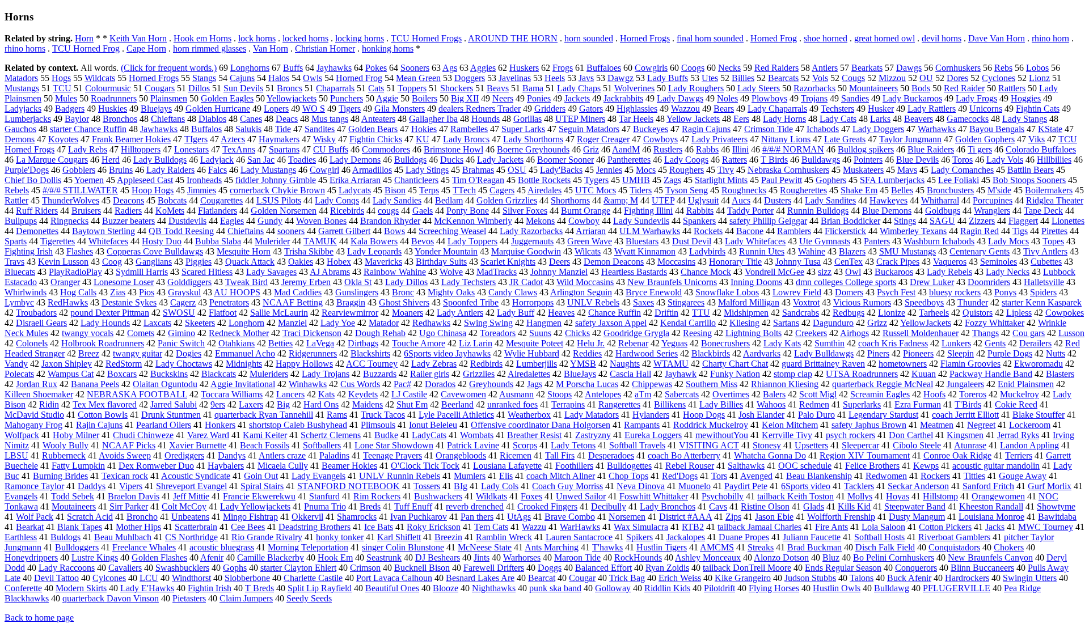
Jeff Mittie (191, 496)
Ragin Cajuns (706, 129)
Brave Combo (569, 516)
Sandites (320, 129)
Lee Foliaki (958, 180)
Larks (880, 119)
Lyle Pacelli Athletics (456, 414)
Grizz (877, 323)
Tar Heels (636, 119)
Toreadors (498, 333)
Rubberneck (64, 455)
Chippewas (652, 384)
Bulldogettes (629, 465)
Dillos (199, 88)
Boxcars (122, 374)
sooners (291, 231)
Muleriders (269, 374)
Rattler (16, 200)
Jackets (577, 98)
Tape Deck (1043, 210)
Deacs (287, 119)
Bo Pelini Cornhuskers (893, 557)
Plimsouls (378, 425)
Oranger (65, 282)
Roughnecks (743, 190)
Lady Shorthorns (533, 139)
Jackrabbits (623, 98)
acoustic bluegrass (221, 547)
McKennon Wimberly (473, 221)
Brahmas (478, 170)
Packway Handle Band (990, 374)
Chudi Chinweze (143, 435)
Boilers (424, 98)
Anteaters (378, 119)
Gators (591, 108)
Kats (326, 394)
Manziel (292, 323)
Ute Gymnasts (824, 241)
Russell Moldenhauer (921, 333)
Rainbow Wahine (395, 272)
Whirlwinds (26, 292)
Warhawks (937, 129)
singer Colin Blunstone (403, 547)
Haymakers (279, 139)
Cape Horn (146, 48)
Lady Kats (782, 343)
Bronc (403, 292)
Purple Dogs (1009, 353)
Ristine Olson (765, 506)
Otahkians (236, 343)
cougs (388, 210)
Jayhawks (334, 68)
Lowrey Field (797, 292)
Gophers (831, 180)
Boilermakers (1049, 190)
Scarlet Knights (507, 261)
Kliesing (744, 323)
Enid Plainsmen (1026, 384)
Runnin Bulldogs (818, 210)
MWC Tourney (1045, 527)
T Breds (259, 588)
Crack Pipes (897, 261)
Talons (861, 578)
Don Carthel (911, 435)
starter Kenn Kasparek (1042, 302)
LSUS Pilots (278, 200)
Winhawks (308, 384)
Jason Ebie (774, 516)
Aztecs (233, 139)
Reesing (697, 333)
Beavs (498, 88)
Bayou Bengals (996, 129)
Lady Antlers (460, 312)
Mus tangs (329, 119)
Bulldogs (410, 159)
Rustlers (667, 149)
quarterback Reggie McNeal (882, 384)
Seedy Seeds (309, 598)
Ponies (539, 98)
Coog (112, 261)
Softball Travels (637, 445)
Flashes (79, 251)
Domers (849, 292)
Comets (140, 333)
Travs (14, 261)
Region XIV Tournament (865, 455)
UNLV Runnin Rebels (399, 476)
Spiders (1043, 292)
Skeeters (200, 323)
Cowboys (660, 139)
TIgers (196, 139)
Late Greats (845, 139)
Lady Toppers (472, 241)
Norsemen (627, 516)
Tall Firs (560, 455)
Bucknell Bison (422, 567)
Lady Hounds (105, 323)
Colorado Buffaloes (1041, 149)
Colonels (32, 343)
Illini (740, 149)
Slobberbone (247, 578)
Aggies (483, 68)
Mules (66, 98)
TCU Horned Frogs (426, 38)
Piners (878, 353)
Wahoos (771, 404)
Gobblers (78, 170)
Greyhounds (491, 384)
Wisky (324, 139)
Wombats (476, 435)
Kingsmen (965, 435)
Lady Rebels (949, 272)
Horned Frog (773, 38)
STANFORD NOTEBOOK (348, 486)
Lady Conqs (337, 200)
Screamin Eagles (880, 394)
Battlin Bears (1030, 170)
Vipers (130, 486)
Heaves (561, 312)
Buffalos (206, 129)
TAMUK (320, 241)
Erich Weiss (680, 578)
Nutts (1055, 353)
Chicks (577, 333)
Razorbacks (814, 88)
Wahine (811, 251)
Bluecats (20, 272)
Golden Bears (373, 129)
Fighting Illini (648, 210)
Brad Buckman (814, 547)
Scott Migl (818, 394)
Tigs (1020, 231)
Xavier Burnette (197, 445)
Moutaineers (74, 506)
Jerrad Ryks (1018, 435)
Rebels (17, 190)
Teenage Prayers (392, 455)
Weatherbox (529, 414)
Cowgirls (651, 68)
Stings (905, 221)
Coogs (692, 68)
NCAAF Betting (293, 302)
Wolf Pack (34, 516)
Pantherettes (629, 159)
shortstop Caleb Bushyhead (298, 425)
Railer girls (429, 374)
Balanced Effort (603, 567)
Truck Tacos (383, 414)
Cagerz (183, 302)
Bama (532, 88)
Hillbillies (1054, 159)
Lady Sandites (830, 200)
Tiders (641, 190)
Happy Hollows (304, 363)
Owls (312, 78)
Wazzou (685, 108)
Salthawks (746, 465)
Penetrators (229, 302)
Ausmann (516, 394)
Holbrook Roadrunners (102, 343)
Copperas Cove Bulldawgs (155, 251)
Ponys (1005, 292)
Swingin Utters (1030, 578)
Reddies (587, 353)
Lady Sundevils (641, 221)
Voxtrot (806, 302)
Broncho (142, 516)
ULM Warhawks (649, 231)
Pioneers (918, 353)
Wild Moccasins (585, 282)
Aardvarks (761, 353)
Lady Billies (721, 404)
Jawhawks (159, 129)
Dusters (777, 200)
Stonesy (767, 445)
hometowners (903, 363)
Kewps (926, 465)
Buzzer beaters (128, 221)
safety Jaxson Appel (611, 323)
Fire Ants (831, 527)
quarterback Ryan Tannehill (263, 414)
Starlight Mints (721, 180)
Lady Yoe (337, 323)
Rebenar (633, 343)
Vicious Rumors (862, 302)
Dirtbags (363, 343)
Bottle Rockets (544, 180)
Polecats (19, 374)
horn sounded (588, 38)
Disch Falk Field (885, 547)
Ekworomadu (1038, 363)
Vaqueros (949, 261)
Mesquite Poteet (534, 343)
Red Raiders (776, 68)
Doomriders (989, 282)
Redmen (814, 404)
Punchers (346, 98)
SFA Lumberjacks (892, 180)
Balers (774, 394)
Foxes (531, 496)
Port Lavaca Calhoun (394, 578)
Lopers (276, 108)
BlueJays (580, 374)
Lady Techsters (468, 282)
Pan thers (477, 516)
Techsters (837, 108)
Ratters (734, 159)
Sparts (16, 241)
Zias (117, 292)
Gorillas (527, 119)
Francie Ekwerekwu (259, 496)
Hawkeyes (888, 200)
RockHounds (638, 557)
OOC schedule (804, 465)
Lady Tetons (573, 445)
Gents (995, 343)
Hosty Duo (162, 241)
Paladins (334, 455)
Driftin (666, 312)
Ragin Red (979, 231)
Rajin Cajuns (99, 425)
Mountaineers (873, 88)
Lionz (1039, 78)
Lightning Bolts (753, 333)
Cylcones (109, 578)
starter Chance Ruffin (88, 129)
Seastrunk (384, 557)
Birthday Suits (441, 261)
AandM (626, 149)
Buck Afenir (909, 578)
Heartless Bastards (634, 272)
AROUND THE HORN (513, 38)
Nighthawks (494, 588)
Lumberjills (536, 363)
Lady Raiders (170, 170)
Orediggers (184, 455)
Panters (877, 241)
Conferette (23, 588)
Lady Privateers (719, 139)
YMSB (583, 363)
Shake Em (859, 190)
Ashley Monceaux (708, 557)
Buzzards (379, 374)
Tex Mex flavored (105, 404)
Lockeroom (1029, 425)
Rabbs (707, 149)
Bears (724, 108)
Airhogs (854, 333)
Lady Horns (784, 119)
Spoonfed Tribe (471, 302)
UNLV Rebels (593, 302)
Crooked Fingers (547, 506)
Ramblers (794, 231)
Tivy (725, 170)
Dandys (232, 455)
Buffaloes (603, 68)
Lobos (1037, 68)
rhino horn (1050, 38)
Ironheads (204, 180)
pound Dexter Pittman (109, 312)
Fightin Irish (209, 588)
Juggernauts (532, 241)
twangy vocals (87, 333)
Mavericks (383, 261)
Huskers (524, 68)
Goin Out (261, 476)
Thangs (985, 333)
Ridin (49, 404)
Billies (743, 78)
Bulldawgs (820, 159)
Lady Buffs (667, 78)
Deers (559, 261)
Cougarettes (221, 200)
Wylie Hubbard (531, 353)
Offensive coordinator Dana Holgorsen (540, 425)
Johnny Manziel (559, 272)
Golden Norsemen (283, 210)
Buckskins (169, 374)
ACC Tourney (372, 363)
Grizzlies (479, 374)
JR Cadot (526, 282)
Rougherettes (803, 190)
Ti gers (980, 149)
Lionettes (1068, 221)
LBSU (16, 455)
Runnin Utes (761, 251)
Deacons (128, 200)
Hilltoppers (141, 149)
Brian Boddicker (850, 221)
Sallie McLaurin (279, 312)
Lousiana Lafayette (507, 465)
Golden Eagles (227, 98)
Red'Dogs (680, 476)
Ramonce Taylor (34, 486)
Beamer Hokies (349, 465)
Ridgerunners (313, 353)
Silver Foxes (525, 210)
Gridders (549, 108)
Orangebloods (461, 455)
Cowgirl (324, 170)
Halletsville (1044, 282)
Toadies (302, 159)
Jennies (609, 170)
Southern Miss (711, 384)
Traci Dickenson (311, 333)
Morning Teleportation (308, 547)
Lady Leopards (374, 251)
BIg (460, 486)
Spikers (639, 537)
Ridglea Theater (1054, 200)
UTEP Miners (580, 119)
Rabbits (700, 210)
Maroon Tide (577, 557)
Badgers (70, 108)
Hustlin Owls (836, 588)
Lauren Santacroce (579, 537)
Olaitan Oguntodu (165, 384)
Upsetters (811, 445)
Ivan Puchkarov (418, 516)
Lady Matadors (591, 414)
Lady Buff (515, 312)
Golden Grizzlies (506, 200)
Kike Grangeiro (743, 578)
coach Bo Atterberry (684, 455)
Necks (729, 68)
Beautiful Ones (392, 588)
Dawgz (620, 78)
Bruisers (86, 210)
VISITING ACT (709, 445)
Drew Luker (932, 282)
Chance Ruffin (614, 312)
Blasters (1060, 374)
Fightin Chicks (375, 139)
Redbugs (848, 312)
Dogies (188, 353)
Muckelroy (1019, 394)
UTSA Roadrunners (862, 374)
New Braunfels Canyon (990, 557)
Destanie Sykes (129, 302)
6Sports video (805, 486)
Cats (376, 88)
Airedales (544, 190)
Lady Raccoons (67, 567)
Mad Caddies (298, 292)
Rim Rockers (376, 496)
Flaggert (1023, 221)
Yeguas (674, 343)
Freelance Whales (144, 547)
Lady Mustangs (268, 170)
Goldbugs (942, 210)
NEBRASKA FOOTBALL (137, 394)
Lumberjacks (28, 119)
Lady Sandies (397, 200)
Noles (727, 98)
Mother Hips (138, 527)
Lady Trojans (325, 374)
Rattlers (1011, 88)
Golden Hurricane (217, 108)
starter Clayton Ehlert (298, 567)
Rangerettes (619, 404)
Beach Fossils (264, 445)
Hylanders (650, 414)
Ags (449, 68)
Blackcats (218, 374)
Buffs (293, 68)
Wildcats (100, 78)
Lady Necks (1007, 272)
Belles (902, 190)
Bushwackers (438, 496)
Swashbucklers (182, 567)
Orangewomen (998, 496)
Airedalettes (529, 374)
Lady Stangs (1024, 119)
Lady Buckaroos (912, 98)
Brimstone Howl (453, 149)
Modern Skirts (81, 588)
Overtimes (730, 394)
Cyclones (998, 78)
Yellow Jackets (693, 119)
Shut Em (412, 404)
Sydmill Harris (142, 272)
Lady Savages (271, 272)
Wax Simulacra (641, 527)
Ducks (451, 159)
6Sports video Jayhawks (447, 353)
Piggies (198, 261)
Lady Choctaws (183, 363)
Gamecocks (968, 119)
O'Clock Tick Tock (425, 465)
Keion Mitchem (790, 425)
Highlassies (637, 108)
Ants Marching (552, 547)
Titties (974, 476)
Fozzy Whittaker (994, 323)
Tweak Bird (246, 282)
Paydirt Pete (745, 486)
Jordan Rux (36, 384)
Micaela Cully (283, 465)
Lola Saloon (883, 527)
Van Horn (270, 48)
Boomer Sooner (565, 159)
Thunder (972, 302)
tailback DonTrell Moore (747, 567)
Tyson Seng (686, 190)
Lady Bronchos (667, 506)
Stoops (559, 394)
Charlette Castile (313, 578)
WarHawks (580, 527)
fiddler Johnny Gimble (275, 180)
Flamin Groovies (970, 363)
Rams (337, 414)
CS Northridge (191, 537)
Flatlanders (217, 210)
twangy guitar (137, 353)
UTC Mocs (595, 190)
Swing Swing (488, 323)
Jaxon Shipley (66, 363)
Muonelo (694, 486)
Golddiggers (189, 282)
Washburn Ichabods (939, 241)
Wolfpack (22, 435)
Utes (710, 78)
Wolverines (634, 88)
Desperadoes (611, 455)
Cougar (582, 578)
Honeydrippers (31, 557)
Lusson (1071, 333)
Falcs (217, 170)
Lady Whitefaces (755, 241)
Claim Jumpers (246, 598)
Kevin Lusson (63, 261)
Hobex (339, 261)
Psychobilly (723, 496)
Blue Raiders (930, 149)
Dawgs (909, 68)
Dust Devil (691, 241)
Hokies (424, 129)
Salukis (248, 129)
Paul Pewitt (781, 180)
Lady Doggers (878, 129)
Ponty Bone (467, 210)
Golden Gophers (985, 139)
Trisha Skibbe (309, 251)
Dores (957, 78)
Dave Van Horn (996, 38)
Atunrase (970, 445)
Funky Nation (735, 374)
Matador (384, 323)
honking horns (387, 48)
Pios (146, 292)
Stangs (204, 78)
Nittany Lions (786, 139)
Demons (20, 139)
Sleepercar (860, 445)
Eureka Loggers (653, 435)
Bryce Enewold (654, 292)
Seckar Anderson (918, 486)
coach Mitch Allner (560, 476)
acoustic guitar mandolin (996, 465)
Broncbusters (950, 190)
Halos (278, 78)
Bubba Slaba (218, 241)
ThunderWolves (70, 200)
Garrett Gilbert (344, 231)
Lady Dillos (406, 282)
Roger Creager (603, 139)
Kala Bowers (374, 241)
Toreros (972, 394)
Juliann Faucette (812, 537)
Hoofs (934, 394)
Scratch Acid (90, 516)
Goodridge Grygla (636, 333)
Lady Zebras (434, 363)
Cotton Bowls (103, 414)
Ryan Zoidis (667, 567)
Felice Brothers (872, 465)
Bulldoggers (77, 547)
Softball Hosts (879, 537)
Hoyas (897, 496)
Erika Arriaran (355, 180)
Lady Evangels (318, 476)
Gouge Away (1022, 476)
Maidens (367, 404)
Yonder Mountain (446, 251)
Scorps (525, 445)
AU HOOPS (237, 292)
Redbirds (486, 363)
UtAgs (519, 516)
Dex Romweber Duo (156, 465)
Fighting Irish (29, 251)
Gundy (270, 221)
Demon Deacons (614, 261)
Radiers (128, 210)
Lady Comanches (962, 170)
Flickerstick (845, 231)
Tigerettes (57, 241)
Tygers (596, 180)
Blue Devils (917, 159)
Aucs (741, 200)
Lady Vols (1004, 159)
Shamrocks (357, 516)
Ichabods (823, 129)
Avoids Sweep (125, 455)
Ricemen (515, 455)
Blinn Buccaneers (982, 567)
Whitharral (940, 200)
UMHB (636, 180)
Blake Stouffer (1038, 414)
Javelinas (515, 78)
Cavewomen (463, 394)
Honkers (220, 425)
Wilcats (588, 251)
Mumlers (470, 476)
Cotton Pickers (945, 527)
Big (283, 404)
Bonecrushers (725, 343)
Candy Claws (512, 292)
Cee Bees (248, 527)
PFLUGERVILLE (956, 588)
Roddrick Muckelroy (710, 425)
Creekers (811, 333)
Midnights (244, 363)
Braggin (350, 302)
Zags (672, 180)
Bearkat (30, 527)
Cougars (160, 88)
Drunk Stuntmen (171, 414)
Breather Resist (534, 435)
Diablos (212, 119)
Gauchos (20, 129)
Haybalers (226, 465)
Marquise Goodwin (526, 251)
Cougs (853, 78)
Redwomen (886, 476)
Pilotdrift (719, 588)
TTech (464, 190)
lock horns (257, 38)
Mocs (646, 170)
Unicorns (985, 108)
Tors (719, 476)
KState (1050, 129)
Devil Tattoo (56, 578)
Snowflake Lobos (727, 292)
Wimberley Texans (913, 231)
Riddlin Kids (667, 588)
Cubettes (1046, 261)
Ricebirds (347, 210)
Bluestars (642, 241)
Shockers (456, 88)
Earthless (21, 537)
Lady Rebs (87, 149)
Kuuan (923, 374)
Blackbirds (710, 353)
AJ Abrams (330, 272)
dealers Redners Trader (479, 108)
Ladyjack (217, 159)
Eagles (232, 221)
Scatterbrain (196, 527)
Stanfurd (324, 496)
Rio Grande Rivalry (266, 537)
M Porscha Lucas (587, 384)
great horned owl (884, 38)
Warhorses (522, 557)
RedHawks (68, 302)
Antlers (825, 68)
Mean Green (418, 78)
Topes (1053, 241)
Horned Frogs (645, 38)
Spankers (699, 221)
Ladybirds (707, 251)
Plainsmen (168, 98)
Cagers (501, 190)
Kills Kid (854, 506)
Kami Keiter (265, 435)
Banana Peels (95, 384)
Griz (591, 149)
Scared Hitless (207, 272)
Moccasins (676, 261)
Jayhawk (681, 374)
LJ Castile (409, 394)
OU (926, 78)
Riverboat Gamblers (954, 537)
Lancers (290, 394)
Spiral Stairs (262, 486)
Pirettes (1054, 231)
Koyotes (63, 139)
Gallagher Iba (433, 119)
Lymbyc (19, 302)
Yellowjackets (291, 98)
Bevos (422, 241)
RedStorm (123, 363)
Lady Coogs (686, 159)
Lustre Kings (94, 557)
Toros (962, 159)
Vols (820, 78)
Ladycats (355, 190)
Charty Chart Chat (735, 363)
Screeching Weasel (452, 231)
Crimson (365, 567)
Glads (813, 506)
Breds (370, 506)
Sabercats (682, 394)
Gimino (181, 333)
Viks (1036, 139)
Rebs (1003, 68)
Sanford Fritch (988, 486)
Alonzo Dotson (781, 557)
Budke (386, 435)
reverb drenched (475, 506)
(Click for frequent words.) (169, 68)
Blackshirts (370, 353)
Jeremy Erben (306, 282)
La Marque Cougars (52, 159)
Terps (429, 190)
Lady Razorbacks (531, 231)
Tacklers (859, 486)
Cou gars (1028, 333)
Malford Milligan (748, 302)
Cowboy (584, 221)
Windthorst (191, 578)
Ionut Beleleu (433, 425)
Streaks (761, 547)
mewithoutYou (721, 435)
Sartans (786, 323)
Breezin (448, 537)
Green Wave (589, 241)
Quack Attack (250, 261)
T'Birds (968, 404)
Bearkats (867, 68)
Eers (741, 119)
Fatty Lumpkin (78, 465)
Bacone (749, 231)
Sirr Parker (128, 506)
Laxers (251, 404)
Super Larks (523, 129)
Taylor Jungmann (910, 139)
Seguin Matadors (589, 129)
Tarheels (934, 312)
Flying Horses (774, 588)
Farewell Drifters (493, 567)
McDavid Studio (34, 414)
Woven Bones (321, 221)
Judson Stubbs (810, 578)
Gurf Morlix (1049, 486)
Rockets (708, 231)
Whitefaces (108, 241)
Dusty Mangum (917, 516)
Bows (394, 231)
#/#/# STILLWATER (80, 190)
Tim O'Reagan (478, 180)
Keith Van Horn (138, 38)
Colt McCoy (184, 506)
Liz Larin (475, 343)
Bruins (121, 170)
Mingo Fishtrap (250, 516)
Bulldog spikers (866, 149)
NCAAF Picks (128, 445)
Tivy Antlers (1045, 251)
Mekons (540, 221)
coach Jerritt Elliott (965, 414)
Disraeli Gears (41, 323)
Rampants (642, 425)
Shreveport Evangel (191, 486)
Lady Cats (838, 119)
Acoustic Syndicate (195, 476)
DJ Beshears (437, 557)
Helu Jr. (591, 343)
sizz (824, 272)
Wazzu (534, 527)
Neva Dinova (641, 486)
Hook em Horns (202, 38)
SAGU (942, 221)
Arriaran (591, 231)
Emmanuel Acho (245, 353)
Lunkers (956, 343)
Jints (481, 557)
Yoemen (89, 180)
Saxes (643, 302)
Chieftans (168, 119)
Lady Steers (758, 88)
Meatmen (936, 425)
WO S (313, 108)
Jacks (994, 527)
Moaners (407, 312)
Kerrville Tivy (787, 435)
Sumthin (829, 343)
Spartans (284, 149)
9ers (217, 404)
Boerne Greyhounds (533, 149)
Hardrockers (967, 578)
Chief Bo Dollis (33, 180)
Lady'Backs (561, 170)
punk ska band (555, 588)
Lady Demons (355, 159)
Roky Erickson (434, 527)
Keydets (363, 394)
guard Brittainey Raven (823, 363)
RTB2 (693, 527)
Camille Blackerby (270, 557)
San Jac (261, 159)
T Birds (774, 159)
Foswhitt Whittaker (653, 496)
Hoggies (1026, 98)
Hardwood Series (646, 353)
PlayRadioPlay (75, 272)
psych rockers (850, 435)
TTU (701, 312)
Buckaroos (894, 272)
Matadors (21, 78)
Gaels (422, 210)
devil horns (941, 38)
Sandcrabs (800, 312)
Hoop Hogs (153, 190)
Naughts (625, 363)
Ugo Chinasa (442, 333)
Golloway (613, 588)
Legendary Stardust (883, 414)
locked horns (305, 38)
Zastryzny (593, 435)
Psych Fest (896, 292)
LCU (149, 578)
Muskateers (863, 170)
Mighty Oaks (451, 292)
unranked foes (512, 404)
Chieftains (245, 231)
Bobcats (172, 200)
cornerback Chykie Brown (277, 190)
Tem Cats (491, 527)
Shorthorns (570, 200)
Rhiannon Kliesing (784, 384)
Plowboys (769, 98)
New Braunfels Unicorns (672, 282)
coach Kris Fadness (893, 343)
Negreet (981, 425)
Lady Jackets (500, 159)
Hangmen (544, 323)
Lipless (1019, 312)
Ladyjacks (23, 108)
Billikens (670, 404)
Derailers (1035, 343)
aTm (643, 394)
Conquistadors (954, 547)
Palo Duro (816, 414)
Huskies (112, 108)
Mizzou (892, 78)
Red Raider (964, 88)
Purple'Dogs (27, 170)
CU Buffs (330, 149)
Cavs (718, 506)
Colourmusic (108, 88)
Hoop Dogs (704, 414)
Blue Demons (886, 210)
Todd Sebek (72, 496)
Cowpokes (1064, 312)
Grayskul (184, 292)
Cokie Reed (1016, 404)
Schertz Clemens (331, 435)
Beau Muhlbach (122, 537)
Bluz (830, 557)
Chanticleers (416, 180)
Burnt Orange (585, 210)
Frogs (562, 68)
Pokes (376, 68)
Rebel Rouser (689, 465)
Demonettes (37, 231)
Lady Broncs (466, 139)
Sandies (855, 98)
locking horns (359, 38)
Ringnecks (69, 221)
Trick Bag (627, 578)
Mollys (859, 496)
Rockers (935, 476)
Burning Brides (60, 476)
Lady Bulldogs (160, 159)
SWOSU (179, 312)
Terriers (1018, 455)
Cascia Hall (630, 374)
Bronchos (120, 119)
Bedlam (449, 200)
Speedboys (924, 302)
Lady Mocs (1008, 241)
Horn (84, 38)
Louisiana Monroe (991, 516)
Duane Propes (744, 537)
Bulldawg (891, 588)
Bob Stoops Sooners (1029, 180)
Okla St (358, 282)
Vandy (16, 363)
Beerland (457, 404)
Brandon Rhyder (390, 221)
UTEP (663, 200)
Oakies (300, 261)
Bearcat (541, 578)
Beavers (918, 119)
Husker (881, 108)
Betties (280, 343)
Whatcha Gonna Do (770, 455)
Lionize (891, 312)
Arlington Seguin (581, 292)
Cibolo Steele (917, 445)
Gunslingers (356, 292)
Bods (920, 88)
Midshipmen (746, 312)
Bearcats (783, 78)
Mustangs (22, 88)
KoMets (169, 210)
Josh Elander (761, 414)
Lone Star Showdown (393, 445)
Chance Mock (706, 272)
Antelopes (603, 394)
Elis (506, 476)
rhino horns (25, 48)
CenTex (848, 261)
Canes (251, 119)
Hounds (485, 119)
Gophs (235, 567)
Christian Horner (325, 48)
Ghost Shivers (404, 302)
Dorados (440, 384)
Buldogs (65, 537)
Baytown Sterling (103, 231)
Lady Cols (499, 486)
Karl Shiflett (399, 537)
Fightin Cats (1038, 108)
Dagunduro (833, 323)
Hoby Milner (76, 435)
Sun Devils (243, 88)
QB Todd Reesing (181, 231)
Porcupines (992, 200)
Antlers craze (282, 455)
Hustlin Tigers (661, 547)
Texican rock (125, 476)
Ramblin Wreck (504, 537)
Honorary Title (735, 261)
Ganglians (154, 261)
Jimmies (201, 190)
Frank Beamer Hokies (131, 139)
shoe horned (825, 38)
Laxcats (157, 323)
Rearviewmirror (350, 312)
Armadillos (372, 170)
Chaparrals (335, 88)
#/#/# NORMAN (793, 149)
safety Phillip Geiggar (768, 221)
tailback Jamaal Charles (759, 527)
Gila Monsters (399, 108)
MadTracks (496, 272)
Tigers (350, 108)
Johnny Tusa (798, 261)
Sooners (414, 68)
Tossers (426, 486)
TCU (62, 88)
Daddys (91, 486)
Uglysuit (703, 200)
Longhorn (246, 323)
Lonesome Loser (124, 282)
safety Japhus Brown (868, 425)
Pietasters (189, 598)
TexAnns (238, 149)
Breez (88, 353)
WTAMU (671, 363)
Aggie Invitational (242, 384)
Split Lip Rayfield (320, 588)
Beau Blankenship (819, 476)
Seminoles (998, 261)
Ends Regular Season (843, 567)
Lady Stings (427, 170)
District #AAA (685, 516)
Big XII (465, 98)
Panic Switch (181, 343)
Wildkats (491, 496)
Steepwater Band (915, 506)
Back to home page (39, 617)
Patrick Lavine (473, 445)
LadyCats (429, 435)
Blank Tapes (79, 527)
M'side (999, 190)
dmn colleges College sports (846, 282)
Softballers (322, 445)
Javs (586, 78)
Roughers (686, 170)
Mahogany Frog (33, 425)
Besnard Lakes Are (480, 578)
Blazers (852, 251)
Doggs (550, 567)
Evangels (21, 496)
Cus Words (360, 384)
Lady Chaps (579, 88)
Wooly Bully (65, 445)
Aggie (387, 98)
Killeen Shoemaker (39, 394)
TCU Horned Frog (86, 48)
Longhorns (249, 68)
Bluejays (156, 108)
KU (422, 139)
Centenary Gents (979, 251)
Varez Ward (208, 435)
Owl (853, 272)
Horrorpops (533, 302)
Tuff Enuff (413, 506)
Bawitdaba (1057, 516)
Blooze (445, 588)
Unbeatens (190, 516)
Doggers (469, 78)
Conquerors (916, 567)
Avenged (756, 476)
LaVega (320, 343)
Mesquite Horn (244, 251)
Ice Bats (378, 527)
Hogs (61, 78)
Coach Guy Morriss (567, 486)
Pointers (868, 159)
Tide (283, 129)
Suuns (540, 333)
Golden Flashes (159, 557)
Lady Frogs (976, 98)
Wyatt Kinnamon (645, 251)
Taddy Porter (750, 210)
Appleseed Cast (145, 180)
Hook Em (335, 557)
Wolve (451, 272)
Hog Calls (78, 292)
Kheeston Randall (991, 506)
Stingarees (686, 302)
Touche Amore (418, 343)
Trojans (814, 98)
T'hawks (607, 547)
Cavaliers (125, 567)
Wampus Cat (71, 374)
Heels (554, 78)
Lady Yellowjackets (255, 506)
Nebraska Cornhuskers (788, 170)
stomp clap (793, 374)
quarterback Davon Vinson (110, 598)
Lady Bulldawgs (824, 353)
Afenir (211, 557)
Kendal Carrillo (688, 323)
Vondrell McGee (774, 272)
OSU (517, 170)
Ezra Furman (917, 404)
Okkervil (307, 516)
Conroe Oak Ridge (957, 455)
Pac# (402, 384)
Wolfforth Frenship (841, 516)
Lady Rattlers (931, 108)
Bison (395, 190)
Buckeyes (650, 129)
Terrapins (568, 404)
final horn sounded (710, 38)
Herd (111, 159)
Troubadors (36, 312)
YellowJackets (925, 323)
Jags (534, 384)
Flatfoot (223, 312)
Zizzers (982, 221)
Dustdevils (187, 221)
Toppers (412, 88)
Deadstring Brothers (314, 527)
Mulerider (272, 241)
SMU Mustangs (907, 251)
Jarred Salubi (173, 404)
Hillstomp (940, 496)
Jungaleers (965, 384)
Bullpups (21, 221)
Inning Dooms (756, 282)
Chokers (1009, 547)
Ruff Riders (37, 210)
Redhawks (431, 323)
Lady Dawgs (680, 98)
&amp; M (620, 200)
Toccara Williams (232, 394)
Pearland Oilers (163, 425)
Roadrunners (114, 98)
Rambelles (469, 129)
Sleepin (960, 353)
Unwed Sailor (581, 496)
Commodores (386, 149)
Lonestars (191, 149)
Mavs (907, 170)
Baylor (77, 119)
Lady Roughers (696, 88)
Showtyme (1056, 506)
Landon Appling (1029, 445)
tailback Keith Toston (795, 496)
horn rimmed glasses (209, 48)
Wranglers (992, 210)
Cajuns (242, 78)
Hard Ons (321, 404)
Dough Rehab (380, 333)
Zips (733, 516)
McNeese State (485, 547)
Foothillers (574, 465)
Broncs (289, 88)
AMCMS (717, 547)
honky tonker (340, 537)
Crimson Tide (768, 129)
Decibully (608, 506)
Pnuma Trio (325, 506)
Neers (502, 98)
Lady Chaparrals (777, 108)
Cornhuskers (958, 68)
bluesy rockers (955, 292)
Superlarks (862, 404)
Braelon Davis (133, 496)
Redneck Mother (239, 333)
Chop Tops (628, 476)
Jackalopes (685, 537)
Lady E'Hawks (147, 588)
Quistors (978, 312)
